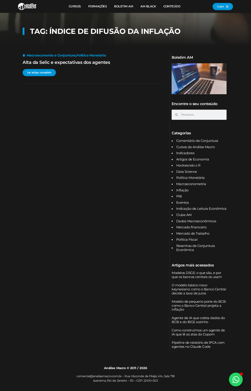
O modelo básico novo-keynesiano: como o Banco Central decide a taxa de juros (199, 289)
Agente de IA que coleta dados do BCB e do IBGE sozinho (198, 320)
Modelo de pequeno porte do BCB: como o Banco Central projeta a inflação (199, 306)
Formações (97, 6)
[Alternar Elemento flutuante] (236, 379)
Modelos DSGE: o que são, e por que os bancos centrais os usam (197, 275)
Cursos (75, 6)
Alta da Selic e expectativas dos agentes (66, 62)
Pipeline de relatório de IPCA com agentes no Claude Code (198, 345)
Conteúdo (171, 6)
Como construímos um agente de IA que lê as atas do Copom (198, 332)
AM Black (148, 6)
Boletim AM (123, 6)
